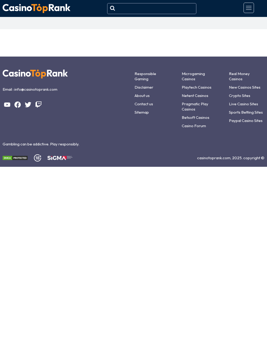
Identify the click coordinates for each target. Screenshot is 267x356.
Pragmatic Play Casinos (195, 106)
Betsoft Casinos (195, 117)
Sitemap (142, 112)
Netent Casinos (195, 95)
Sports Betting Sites (246, 112)
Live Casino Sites (243, 103)
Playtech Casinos (196, 87)
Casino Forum (194, 125)
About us (142, 95)
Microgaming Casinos (193, 76)
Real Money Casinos (239, 76)
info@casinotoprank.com (35, 89)
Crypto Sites (239, 95)
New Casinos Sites (244, 87)
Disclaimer (144, 87)
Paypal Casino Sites (246, 120)
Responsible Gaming (145, 76)
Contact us (144, 103)
